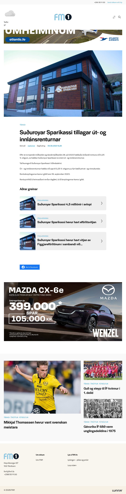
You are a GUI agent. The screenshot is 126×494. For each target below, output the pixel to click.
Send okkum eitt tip (114, 2)
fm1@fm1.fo (9, 471)
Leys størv (72, 465)
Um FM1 (39, 459)
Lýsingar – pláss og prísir (78, 459)
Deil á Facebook (32, 267)
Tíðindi (22, 124)
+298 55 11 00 (99, 2)
